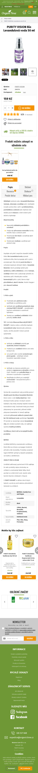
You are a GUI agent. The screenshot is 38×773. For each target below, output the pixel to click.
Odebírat (30, 638)
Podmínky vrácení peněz (19, 657)
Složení (28, 187)
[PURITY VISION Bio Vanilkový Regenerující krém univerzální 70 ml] (28, 543)
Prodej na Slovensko (19, 663)
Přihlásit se (17, 6)
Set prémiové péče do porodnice (9, 171)
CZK (31, 7)
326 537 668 (21, 733)
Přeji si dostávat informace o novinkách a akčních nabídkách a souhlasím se (20, 631)
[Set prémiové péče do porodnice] (9, 159)
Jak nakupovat (19, 691)
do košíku (26, 108)
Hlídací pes (27, 195)
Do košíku (9, 179)
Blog (19, 680)
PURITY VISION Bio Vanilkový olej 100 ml (10, 555)
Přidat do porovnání (14, 123)
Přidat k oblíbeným (14, 119)
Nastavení (11, 768)
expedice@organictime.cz (22, 737)
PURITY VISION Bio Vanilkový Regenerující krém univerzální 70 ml (28, 557)
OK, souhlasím (25, 768)
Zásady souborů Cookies (19, 697)
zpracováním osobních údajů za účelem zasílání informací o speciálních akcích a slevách (20, 632)
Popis (10, 187)
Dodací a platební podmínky (19, 654)
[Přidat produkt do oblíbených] (16, 536)
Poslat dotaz (10, 195)
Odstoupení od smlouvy (19, 666)
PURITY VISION (20, 87)
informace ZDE (20, 4)
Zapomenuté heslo (19, 700)
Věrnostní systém (19, 660)
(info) (24, 92)
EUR (35, 7)
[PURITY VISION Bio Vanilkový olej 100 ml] (9, 543)
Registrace (19, 677)
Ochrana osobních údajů (19, 694)
